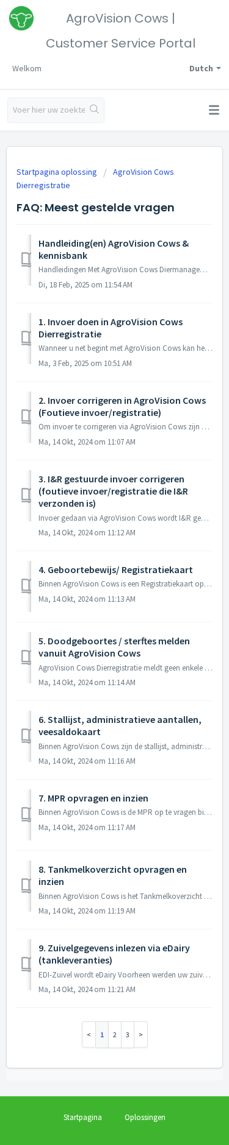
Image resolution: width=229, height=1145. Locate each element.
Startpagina (83, 1117)
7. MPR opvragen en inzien (93, 798)
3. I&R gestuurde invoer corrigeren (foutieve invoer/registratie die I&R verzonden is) (113, 491)
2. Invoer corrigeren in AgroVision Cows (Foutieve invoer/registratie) (122, 406)
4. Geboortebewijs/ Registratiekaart (115, 569)
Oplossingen (145, 1117)
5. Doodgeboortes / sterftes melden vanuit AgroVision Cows (114, 647)
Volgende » (141, 1034)
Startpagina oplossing (57, 171)
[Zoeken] (94, 110)
